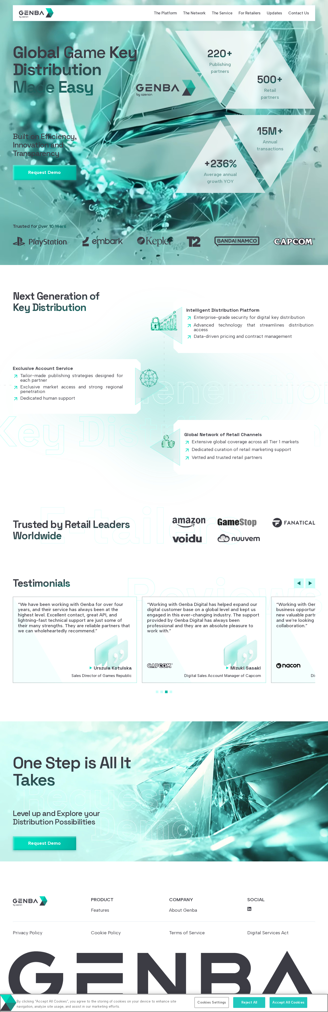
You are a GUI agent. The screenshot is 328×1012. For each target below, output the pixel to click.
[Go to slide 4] (171, 692)
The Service (222, 13)
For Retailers (250, 13)
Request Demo (44, 172)
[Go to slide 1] (157, 692)
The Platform (165, 13)
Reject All (249, 1002)
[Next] (310, 583)
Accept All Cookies (288, 1002)
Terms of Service (187, 933)
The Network (194, 13)
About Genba (183, 910)
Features (100, 910)
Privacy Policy (27, 933)
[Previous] (299, 583)
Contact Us (298, 13)
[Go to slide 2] (161, 692)
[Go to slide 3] (166, 692)
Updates (274, 13)
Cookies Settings (211, 1002)
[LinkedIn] (281, 909)
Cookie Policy (106, 933)
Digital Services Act (268, 933)
